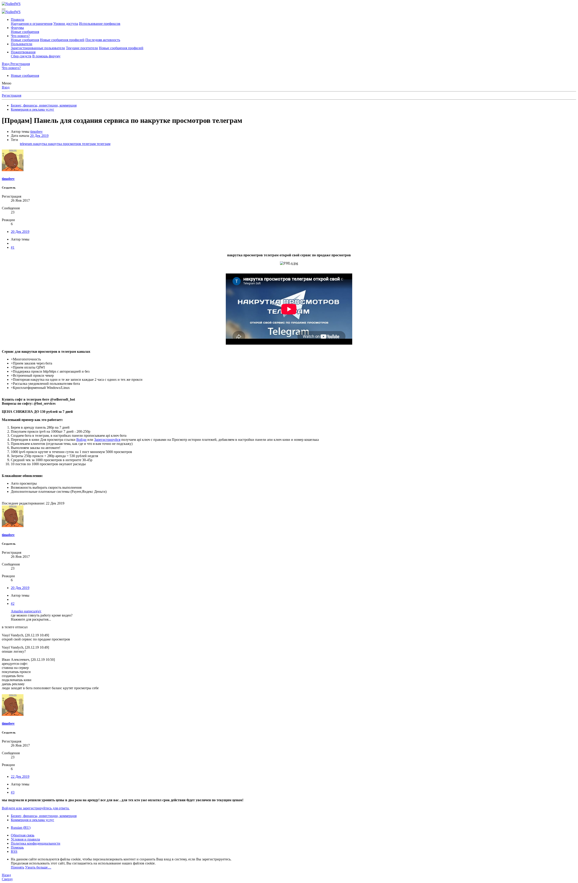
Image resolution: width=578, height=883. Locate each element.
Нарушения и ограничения (31, 24)
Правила (17, 19)
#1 (12, 247)
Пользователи (21, 44)
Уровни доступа (65, 24)
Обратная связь (22, 835)
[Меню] (3, 9)
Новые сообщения (25, 32)
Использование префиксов (99, 24)
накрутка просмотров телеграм (72, 144)
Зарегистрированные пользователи (38, 48)
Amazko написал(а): (26, 611)
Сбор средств (21, 56)
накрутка (40, 144)
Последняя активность (102, 40)
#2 (12, 603)
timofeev (36, 131)
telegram (26, 144)
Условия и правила (25, 839)
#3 (12, 792)
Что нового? (20, 36)
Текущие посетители (82, 48)
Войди (81, 440)
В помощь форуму (46, 56)
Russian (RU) (20, 827)
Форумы (17, 28)
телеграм (103, 144)
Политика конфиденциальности (35, 843)
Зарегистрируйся (107, 440)
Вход (5, 87)
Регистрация (11, 95)
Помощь (17, 847)
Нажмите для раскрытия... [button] (31, 619)
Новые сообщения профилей (62, 40)
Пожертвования (23, 52)
